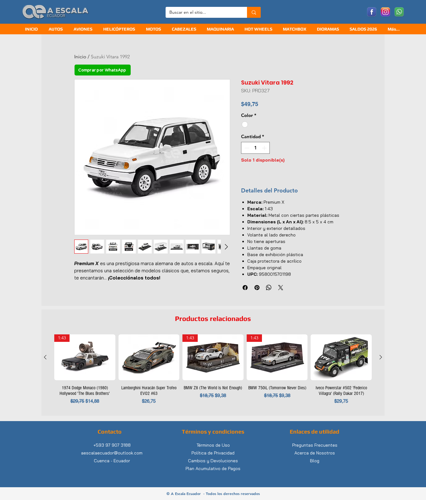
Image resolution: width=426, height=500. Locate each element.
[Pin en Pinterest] (257, 287)
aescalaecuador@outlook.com (112, 453)
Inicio (80, 57)
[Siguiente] (381, 357)
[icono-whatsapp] (399, 12)
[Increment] (265, 148)
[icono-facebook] (372, 12)
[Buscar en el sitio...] (254, 12)
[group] (213, 372)
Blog (314, 461)
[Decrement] (246, 148)
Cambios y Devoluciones (213, 461)
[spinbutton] (255, 148)
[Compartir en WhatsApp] (269, 287)
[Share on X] (280, 287)
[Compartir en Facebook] (245, 287)
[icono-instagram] (385, 12)
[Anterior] (45, 357)
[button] (184, 29)
